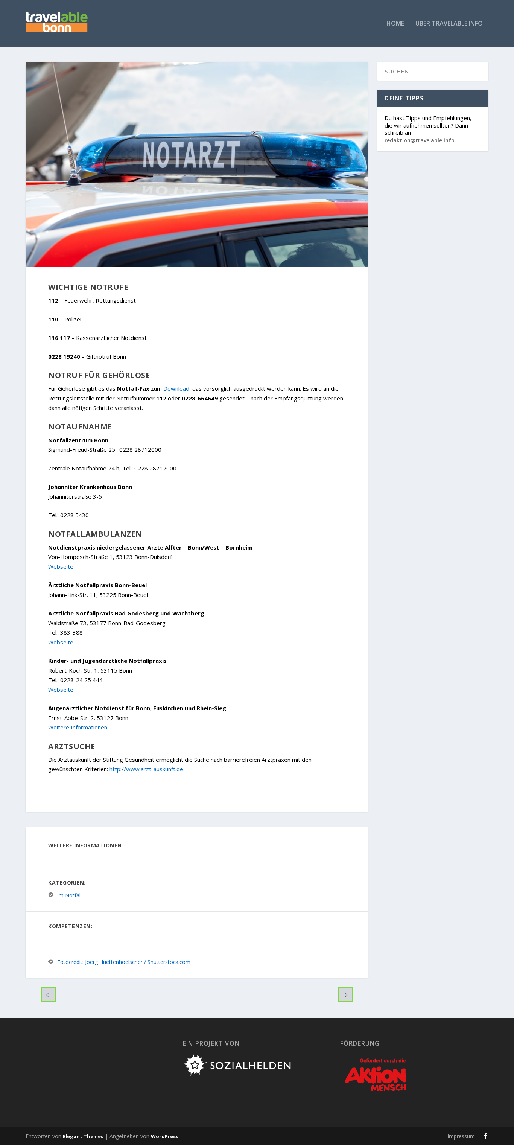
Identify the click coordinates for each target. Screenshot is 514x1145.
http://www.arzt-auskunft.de (146, 769)
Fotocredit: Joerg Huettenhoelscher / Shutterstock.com (123, 961)
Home (395, 23)
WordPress (164, 1136)
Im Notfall (69, 894)
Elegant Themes (83, 1136)
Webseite (60, 566)
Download (176, 388)
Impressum (461, 1136)
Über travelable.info (449, 23)
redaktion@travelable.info (420, 140)
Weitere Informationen (77, 727)
